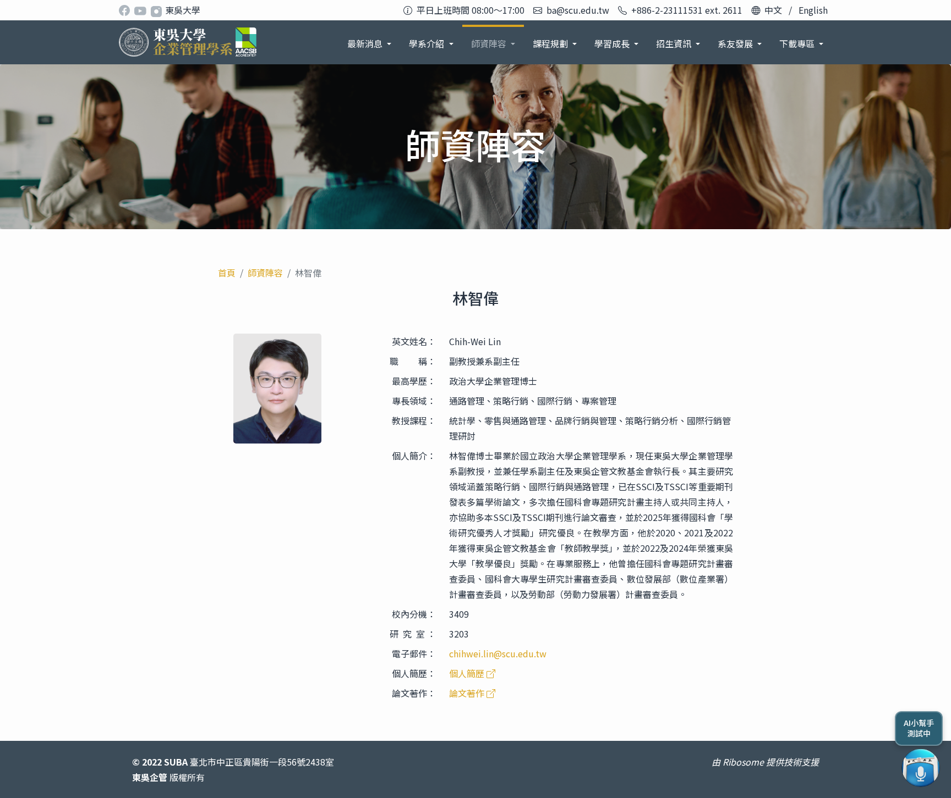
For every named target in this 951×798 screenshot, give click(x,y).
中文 (773, 9)
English (813, 9)
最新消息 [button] (366, 43)
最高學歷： (414, 380)
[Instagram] (157, 9)
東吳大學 (182, 9)
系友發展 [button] (736, 43)
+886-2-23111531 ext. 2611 (686, 9)
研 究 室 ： (413, 633)
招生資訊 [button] (674, 43)
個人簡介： (414, 455)
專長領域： (414, 400)
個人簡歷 (468, 673)
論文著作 (468, 693)
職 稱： (413, 361)
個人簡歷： (414, 673)
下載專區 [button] (798, 43)
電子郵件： (414, 653)
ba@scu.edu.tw (577, 9)
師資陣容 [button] (490, 43)
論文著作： (414, 693)
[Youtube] (142, 9)
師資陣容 (265, 272)
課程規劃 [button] (551, 43)
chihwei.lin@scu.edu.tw (497, 653)
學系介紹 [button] (427, 43)
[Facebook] (126, 9)
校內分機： (414, 613)
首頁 (227, 272)
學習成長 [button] (613, 43)
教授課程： (414, 420)
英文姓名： (414, 341)
